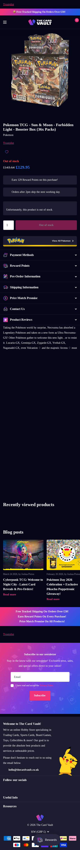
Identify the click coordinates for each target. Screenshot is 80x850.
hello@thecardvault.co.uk (24, 769)
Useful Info (10, 797)
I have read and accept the (34, 685)
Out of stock (46, 225)
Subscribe (40, 695)
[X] (13, 787)
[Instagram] (4, 787)
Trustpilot (8, 4)
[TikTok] (21, 787)
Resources (10, 806)
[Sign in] (68, 22)
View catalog (5, 22)
